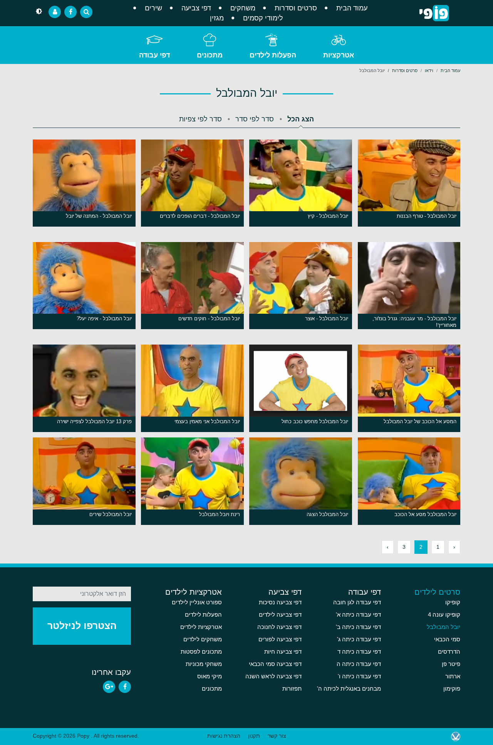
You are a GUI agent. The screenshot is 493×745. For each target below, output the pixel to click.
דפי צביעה (196, 8)
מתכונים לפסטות (201, 652)
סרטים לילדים (437, 592)
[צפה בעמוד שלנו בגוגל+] (109, 687)
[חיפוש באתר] (86, 12)
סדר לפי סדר (254, 119)
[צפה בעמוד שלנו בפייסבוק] (125, 687)
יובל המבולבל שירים (110, 514)
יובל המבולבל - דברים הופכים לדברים (200, 216)
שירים (153, 8)
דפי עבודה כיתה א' (358, 615)
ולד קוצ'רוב (455, 736)
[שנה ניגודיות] (39, 12)
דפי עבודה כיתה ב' (358, 627)
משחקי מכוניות (204, 664)
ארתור (452, 676)
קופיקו (452, 602)
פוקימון (451, 689)
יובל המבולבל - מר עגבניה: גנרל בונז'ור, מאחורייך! (414, 322)
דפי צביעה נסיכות (280, 602)
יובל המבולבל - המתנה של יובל (99, 216)
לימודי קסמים (263, 18)
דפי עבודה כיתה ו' (359, 676)
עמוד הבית (351, 8)
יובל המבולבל (443, 627)
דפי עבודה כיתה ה (359, 664)
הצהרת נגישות (223, 736)
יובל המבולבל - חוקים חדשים (209, 318)
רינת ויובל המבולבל (219, 514)
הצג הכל (300, 119)
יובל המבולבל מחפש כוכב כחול (315, 421)
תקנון (254, 736)
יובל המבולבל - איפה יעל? (104, 318)
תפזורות (292, 689)
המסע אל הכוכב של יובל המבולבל (420, 421)
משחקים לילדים (202, 639)
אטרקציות (338, 55)
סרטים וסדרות (296, 8)
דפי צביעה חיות (283, 652)
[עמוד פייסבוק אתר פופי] (70, 12)
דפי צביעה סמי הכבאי (275, 664)
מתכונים (210, 55)
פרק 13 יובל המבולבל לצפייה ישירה (94, 421)
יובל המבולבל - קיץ (328, 216)
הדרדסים (449, 652)
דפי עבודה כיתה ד (359, 652)
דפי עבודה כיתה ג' (359, 639)
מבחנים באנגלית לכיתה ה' (349, 689)
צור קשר (277, 736)
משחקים (242, 8)
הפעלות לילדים (273, 55)
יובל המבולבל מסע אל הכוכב (425, 514)
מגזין (217, 18)
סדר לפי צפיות (200, 119)
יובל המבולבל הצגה (327, 514)
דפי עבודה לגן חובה (357, 602)
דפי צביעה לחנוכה (279, 627)
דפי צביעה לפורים (280, 639)
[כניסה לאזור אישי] (55, 12)
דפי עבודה (154, 55)
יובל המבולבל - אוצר (326, 318)
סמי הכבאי (447, 639)
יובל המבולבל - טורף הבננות (426, 216)
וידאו (429, 70)
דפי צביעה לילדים (280, 615)
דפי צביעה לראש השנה (273, 676)
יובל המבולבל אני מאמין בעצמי (207, 421)
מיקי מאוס (209, 676)
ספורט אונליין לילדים (197, 602)
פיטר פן (451, 664)
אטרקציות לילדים (193, 592)
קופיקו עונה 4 (444, 615)
